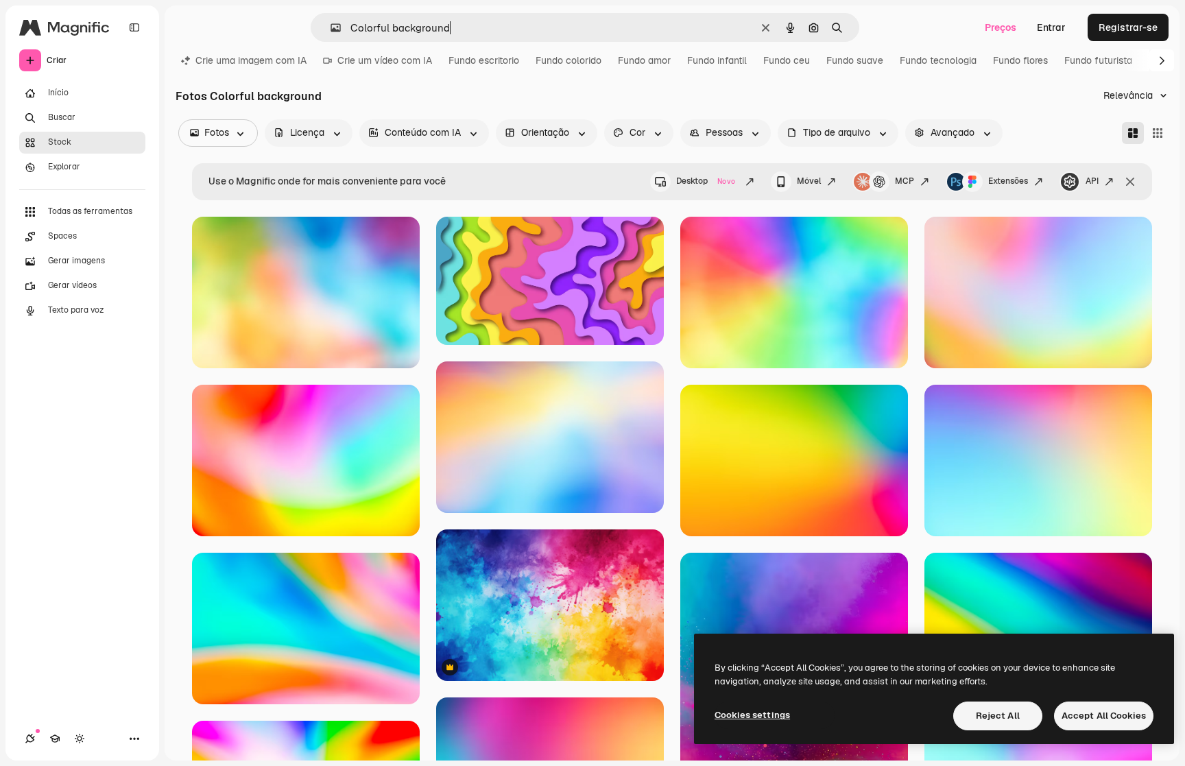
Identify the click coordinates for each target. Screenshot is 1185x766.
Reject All (998, 715)
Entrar (1051, 27)
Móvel (809, 181)
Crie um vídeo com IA (384, 60)
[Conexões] (30, 739)
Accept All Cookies (1104, 715)
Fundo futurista (1098, 60)
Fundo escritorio (483, 60)
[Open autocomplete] (330, 28)
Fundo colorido (568, 60)
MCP (904, 181)
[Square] (1158, 133)
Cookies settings (752, 715)
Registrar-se (1128, 27)
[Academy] (55, 739)
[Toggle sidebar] (134, 27)
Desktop (705, 181)
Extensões (1008, 181)
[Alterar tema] (80, 739)
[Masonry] (1133, 133)
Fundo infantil (717, 60)
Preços (1000, 27)
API (1092, 181)
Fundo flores (1020, 60)
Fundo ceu (786, 60)
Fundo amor (644, 60)
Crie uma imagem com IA (251, 60)
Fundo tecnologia (938, 60)
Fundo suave (854, 60)
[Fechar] (1130, 181)
